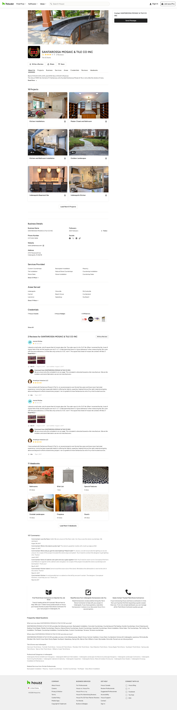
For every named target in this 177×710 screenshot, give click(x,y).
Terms (54, 694)
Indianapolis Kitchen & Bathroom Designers (41, 657)
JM (30, 342)
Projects (40, 70)
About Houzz (56, 685)
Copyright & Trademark (59, 704)
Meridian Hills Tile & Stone (81, 647)
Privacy (54, 691)
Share (52, 64)
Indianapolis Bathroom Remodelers (67, 657)
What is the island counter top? (50, 546)
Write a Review (102, 337)
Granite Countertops (69, 669)
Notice (60, 691)
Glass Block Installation (92, 669)
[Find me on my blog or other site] (80, 238)
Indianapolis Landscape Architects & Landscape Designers (98, 657)
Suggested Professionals (109, 691)
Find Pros (20, 4)
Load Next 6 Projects (68, 207)
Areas (66, 70)
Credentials (74, 70)
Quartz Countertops (55, 669)
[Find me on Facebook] (70, 238)
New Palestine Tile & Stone (98, 647)
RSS (130, 698)
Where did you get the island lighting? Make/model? (56, 551)
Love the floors (45, 539)
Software (32, 4)
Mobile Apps (56, 701)
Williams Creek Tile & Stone (61, 649)
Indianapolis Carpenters (73, 659)
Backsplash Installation (34, 669)
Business (49, 70)
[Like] (29, 367)
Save (62, 64)
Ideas (42, 4)
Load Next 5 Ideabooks (68, 526)
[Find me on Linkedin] (76, 238)
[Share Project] (65, 121)
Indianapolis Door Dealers (122, 659)
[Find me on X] (73, 238)
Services (58, 70)
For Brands (79, 701)
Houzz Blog (132, 685)
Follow (105, 231)
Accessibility (105, 694)
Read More (31, 80)
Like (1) (32, 366)
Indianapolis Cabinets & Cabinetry (54, 659)
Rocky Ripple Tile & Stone (116, 647)
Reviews (84, 70)
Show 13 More (32, 278)
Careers (54, 688)
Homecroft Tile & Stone (64, 647)
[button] (68, 320)
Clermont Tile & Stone (34, 647)
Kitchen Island (45, 568)
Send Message (130, 20)
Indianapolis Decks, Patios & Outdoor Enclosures (97, 659)
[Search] (51, 4)
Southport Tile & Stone (133, 647)
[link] (30, 327)
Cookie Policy (56, 698)
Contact (103, 701)
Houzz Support (106, 698)
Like (31, 395)
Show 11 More (32, 300)
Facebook (132, 692)
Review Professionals (107, 688)
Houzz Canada (105, 685)
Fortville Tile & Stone (48, 647)
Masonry (45, 669)
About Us (31, 70)
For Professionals (81, 685)
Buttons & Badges (82, 704)
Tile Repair (80, 669)
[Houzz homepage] (8, 3)
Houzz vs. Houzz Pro (82, 688)
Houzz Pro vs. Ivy (81, 691)
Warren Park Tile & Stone (43, 649)
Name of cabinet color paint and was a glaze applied (56, 560)
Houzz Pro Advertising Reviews (86, 694)
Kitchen (42, 575)
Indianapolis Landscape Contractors (129, 657)
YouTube (131, 695)
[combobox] (79, 4)
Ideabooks (94, 70)
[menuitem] (21, 4)
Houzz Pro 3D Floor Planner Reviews (87, 698)
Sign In (103, 704)
